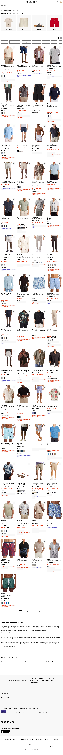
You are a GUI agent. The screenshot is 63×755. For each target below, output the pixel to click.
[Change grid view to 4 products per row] (58, 38)
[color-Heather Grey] (48, 74)
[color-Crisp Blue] (48, 454)
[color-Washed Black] (4, 378)
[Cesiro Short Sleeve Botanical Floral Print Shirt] (24, 510)
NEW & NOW (7, 10)
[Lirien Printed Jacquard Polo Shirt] (8, 471)
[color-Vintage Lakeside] (41, 262)
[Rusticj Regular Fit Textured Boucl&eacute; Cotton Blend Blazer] (24, 244)
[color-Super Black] (52, 492)
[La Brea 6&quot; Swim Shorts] (39, 433)
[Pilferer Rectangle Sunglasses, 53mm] (24, 471)
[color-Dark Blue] (52, 340)
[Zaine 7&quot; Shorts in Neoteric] (8, 319)
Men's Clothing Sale (6, 662)
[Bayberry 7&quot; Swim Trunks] (39, 394)
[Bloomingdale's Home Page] (31, 2)
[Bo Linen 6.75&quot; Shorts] (24, 433)
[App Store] (5, 731)
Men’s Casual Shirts (5, 642)
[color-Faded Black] (2, 113)
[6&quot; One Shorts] (24, 171)
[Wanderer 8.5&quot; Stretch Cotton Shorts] (54, 471)
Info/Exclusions (34, 682)
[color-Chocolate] (4, 226)
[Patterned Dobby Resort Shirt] (39, 171)
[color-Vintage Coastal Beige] (33, 262)
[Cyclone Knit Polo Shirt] (39, 319)
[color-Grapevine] (52, 454)
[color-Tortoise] (22, 491)
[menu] (2, 2)
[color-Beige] (17, 187)
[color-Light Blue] (50, 74)
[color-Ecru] (2, 76)
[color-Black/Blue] (24, 491)
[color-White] (50, 116)
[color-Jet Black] (33, 112)
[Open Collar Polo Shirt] (24, 283)
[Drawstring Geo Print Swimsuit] (54, 510)
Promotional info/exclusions (39, 712)
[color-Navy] (4, 76)
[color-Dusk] (22, 451)
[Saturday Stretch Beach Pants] (8, 93)
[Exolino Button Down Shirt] (54, 207)
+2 (56, 265)
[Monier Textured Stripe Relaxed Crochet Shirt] (24, 358)
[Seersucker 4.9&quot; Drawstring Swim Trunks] (39, 133)
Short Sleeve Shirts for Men (29, 665)
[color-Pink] (4, 265)
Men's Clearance (26, 662)
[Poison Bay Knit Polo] (39, 207)
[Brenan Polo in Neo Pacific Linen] (54, 433)
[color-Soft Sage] (35, 565)
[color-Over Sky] (6, 603)
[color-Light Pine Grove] (50, 454)
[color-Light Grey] (22, 151)
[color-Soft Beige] (20, 151)
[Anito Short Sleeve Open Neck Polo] (8, 510)
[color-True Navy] (48, 116)
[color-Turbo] (4, 603)
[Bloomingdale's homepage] (2, 10)
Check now (48, 712)
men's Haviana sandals (35, 638)
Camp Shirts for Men (48, 662)
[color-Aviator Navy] (37, 492)
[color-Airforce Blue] (2, 226)
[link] (8, 73)
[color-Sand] (50, 265)
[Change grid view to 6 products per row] (61, 38)
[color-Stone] (48, 340)
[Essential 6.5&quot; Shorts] (8, 358)
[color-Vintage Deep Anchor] (37, 262)
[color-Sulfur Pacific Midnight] (55, 492)
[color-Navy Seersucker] (35, 413)
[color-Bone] (20, 451)
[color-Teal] (8, 603)
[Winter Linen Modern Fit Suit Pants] (54, 244)
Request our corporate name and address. (45, 746)
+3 (56, 453)
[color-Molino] (48, 376)
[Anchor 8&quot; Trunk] (8, 548)
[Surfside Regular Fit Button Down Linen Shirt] (8, 133)
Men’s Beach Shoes (5, 637)
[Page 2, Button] (43, 612)
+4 (56, 492)
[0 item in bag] (61, 2)
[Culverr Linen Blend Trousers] (54, 319)
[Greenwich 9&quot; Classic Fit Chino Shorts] (24, 55)
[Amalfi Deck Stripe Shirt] (54, 548)
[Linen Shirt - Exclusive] (8, 283)
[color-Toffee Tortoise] (17, 491)
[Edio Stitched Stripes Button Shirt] (39, 510)
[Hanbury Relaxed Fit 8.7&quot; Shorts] (39, 93)
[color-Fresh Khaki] (55, 454)
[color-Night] (17, 451)
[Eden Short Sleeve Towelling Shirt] (8, 207)
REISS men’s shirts (37, 645)
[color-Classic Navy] (17, 151)
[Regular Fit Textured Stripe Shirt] (39, 55)
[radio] (2, 76)
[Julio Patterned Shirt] (54, 394)
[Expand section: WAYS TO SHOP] (31, 701)
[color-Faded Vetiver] (4, 113)
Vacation (13, 10)
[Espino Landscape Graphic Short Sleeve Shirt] (24, 548)
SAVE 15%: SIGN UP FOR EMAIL (18, 680)
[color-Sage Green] (17, 228)
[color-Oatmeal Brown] (33, 565)
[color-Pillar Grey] (35, 112)
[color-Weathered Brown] (37, 112)
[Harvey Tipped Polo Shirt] (54, 55)
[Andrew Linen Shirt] (54, 358)
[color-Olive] (52, 265)
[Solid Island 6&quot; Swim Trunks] (39, 283)
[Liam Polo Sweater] (54, 133)
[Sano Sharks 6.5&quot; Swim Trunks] (8, 433)
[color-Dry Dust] (48, 492)
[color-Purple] (4, 531)
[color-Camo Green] (2, 603)
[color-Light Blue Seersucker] (33, 413)
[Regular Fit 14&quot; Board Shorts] (8, 583)
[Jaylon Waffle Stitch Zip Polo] (8, 55)
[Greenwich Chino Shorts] (8, 171)
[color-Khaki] (35, 492)
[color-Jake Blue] (2, 153)
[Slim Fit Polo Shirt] (39, 548)
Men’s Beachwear (5, 632)
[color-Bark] (4, 338)
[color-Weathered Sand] (2, 378)
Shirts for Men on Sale (7, 665)
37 (39, 612)
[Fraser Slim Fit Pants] (39, 244)
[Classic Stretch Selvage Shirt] (8, 394)
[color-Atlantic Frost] (35, 262)
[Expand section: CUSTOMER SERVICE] (31, 690)
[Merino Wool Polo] (54, 171)
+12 (26, 227)
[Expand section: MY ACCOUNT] (31, 694)
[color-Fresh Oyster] (39, 262)
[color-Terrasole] (50, 376)
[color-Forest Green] (6, 226)
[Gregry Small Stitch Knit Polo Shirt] (24, 93)
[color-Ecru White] (35, 335)
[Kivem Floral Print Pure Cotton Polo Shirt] (24, 319)
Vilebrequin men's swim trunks (16, 633)
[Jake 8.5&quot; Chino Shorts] (24, 133)
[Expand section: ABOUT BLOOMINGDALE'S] (31, 697)
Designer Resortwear (48, 665)
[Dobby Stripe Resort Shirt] (39, 358)
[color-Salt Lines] (24, 451)
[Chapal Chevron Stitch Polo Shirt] (24, 394)
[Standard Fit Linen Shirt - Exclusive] (54, 93)
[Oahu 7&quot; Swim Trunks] (54, 283)
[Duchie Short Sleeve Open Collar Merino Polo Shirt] (24, 207)
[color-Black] (6, 338)
